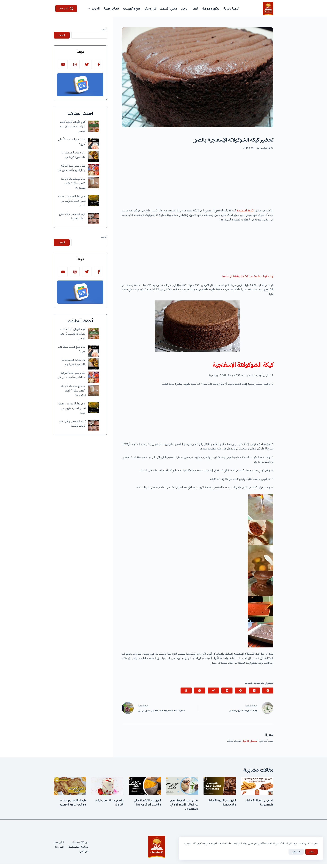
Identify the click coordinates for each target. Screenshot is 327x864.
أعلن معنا (64, 8)
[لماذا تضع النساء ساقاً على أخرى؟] (93, 143)
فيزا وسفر (150, 8)
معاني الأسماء (168, 8)
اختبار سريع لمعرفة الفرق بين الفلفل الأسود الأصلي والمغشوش (184, 805)
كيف (195, 8)
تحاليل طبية (111, 8)
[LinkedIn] (226, 690)
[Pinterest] (240, 690)
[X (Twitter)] (254, 690)
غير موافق (296, 851)
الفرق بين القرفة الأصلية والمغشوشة (259, 803)
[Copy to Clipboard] (186, 690)
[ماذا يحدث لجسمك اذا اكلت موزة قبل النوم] (93, 156)
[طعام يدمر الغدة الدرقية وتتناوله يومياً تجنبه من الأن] (93, 169)
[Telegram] (213, 690)
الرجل (184, 8)
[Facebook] (267, 690)
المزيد (96, 8)
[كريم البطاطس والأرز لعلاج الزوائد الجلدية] (93, 218)
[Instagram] (75, 64)
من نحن (83, 851)
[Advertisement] (197, 180)
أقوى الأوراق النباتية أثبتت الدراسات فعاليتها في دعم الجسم (72, 126)
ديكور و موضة (211, 8)
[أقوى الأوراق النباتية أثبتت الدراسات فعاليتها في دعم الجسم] (93, 126)
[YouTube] (63, 64)
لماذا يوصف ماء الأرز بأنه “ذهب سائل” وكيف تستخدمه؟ (73, 183)
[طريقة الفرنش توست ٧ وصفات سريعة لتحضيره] (70, 786)
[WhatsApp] (199, 690)
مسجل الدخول (249, 741)
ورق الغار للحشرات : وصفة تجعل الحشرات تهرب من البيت (71, 201)
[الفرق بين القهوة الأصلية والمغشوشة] (220, 786)
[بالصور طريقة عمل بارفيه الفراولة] (107, 786)
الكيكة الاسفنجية (245, 211)
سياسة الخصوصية (78, 847)
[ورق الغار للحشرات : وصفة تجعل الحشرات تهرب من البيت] (93, 200)
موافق (311, 851)
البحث (104, 29)
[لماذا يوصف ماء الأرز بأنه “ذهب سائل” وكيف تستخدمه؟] (93, 182)
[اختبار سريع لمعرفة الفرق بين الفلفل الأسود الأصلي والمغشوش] (182, 786)
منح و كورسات (131, 8)
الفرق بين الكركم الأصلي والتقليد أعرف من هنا (147, 803)
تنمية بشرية (231, 8)
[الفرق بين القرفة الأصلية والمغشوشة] (257, 786)
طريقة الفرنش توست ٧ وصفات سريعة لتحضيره (72, 803)
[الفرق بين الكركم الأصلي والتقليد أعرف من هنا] (145, 786)
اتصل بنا (59, 847)
